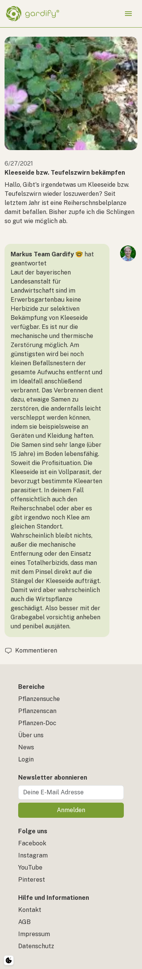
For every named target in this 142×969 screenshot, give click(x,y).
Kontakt (29, 909)
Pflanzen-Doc (37, 723)
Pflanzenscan (37, 711)
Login (26, 759)
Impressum (34, 934)
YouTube (30, 867)
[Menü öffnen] (128, 13)
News (26, 747)
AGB (24, 922)
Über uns (31, 735)
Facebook (32, 843)
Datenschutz (36, 946)
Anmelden (71, 810)
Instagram (33, 855)
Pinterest (31, 879)
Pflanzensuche (39, 698)
